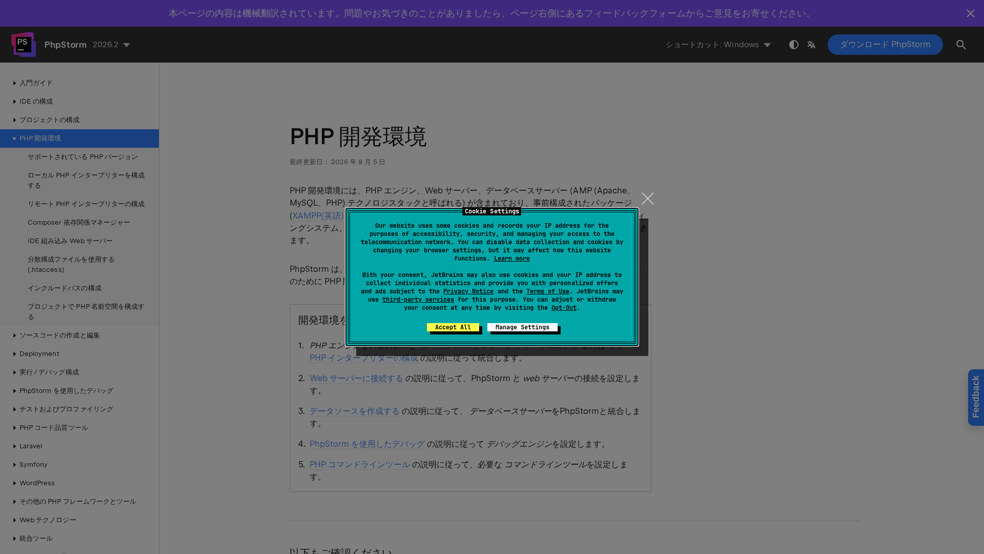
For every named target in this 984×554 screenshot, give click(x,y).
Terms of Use (547, 291)
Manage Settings (522, 327)
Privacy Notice (468, 291)
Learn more (512, 258)
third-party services (418, 299)
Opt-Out (564, 308)
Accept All (453, 327)
